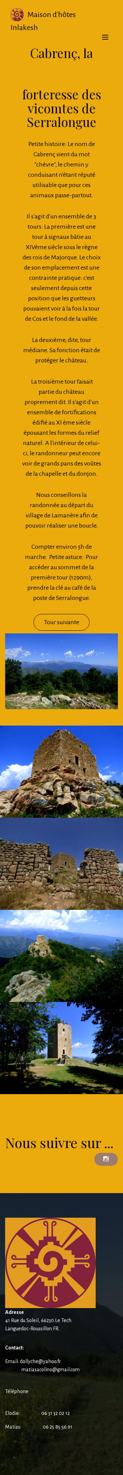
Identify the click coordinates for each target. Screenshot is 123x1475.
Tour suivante (61, 622)
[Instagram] (106, 1159)
